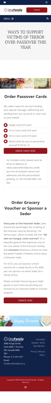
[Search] (48, 18)
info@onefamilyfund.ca (14, 363)
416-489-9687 (17, 356)
